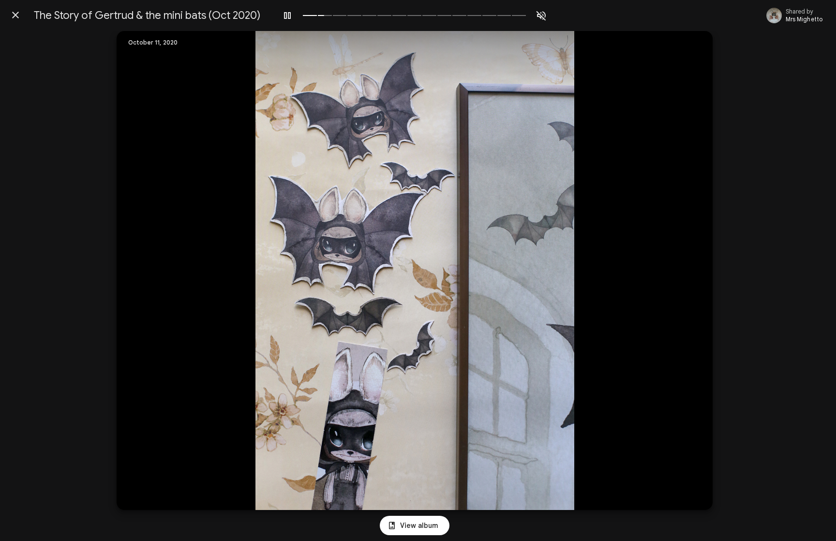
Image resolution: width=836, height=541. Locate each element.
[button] (143, 270)
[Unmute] (541, 15)
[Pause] (287, 15)
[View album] (414, 525)
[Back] (15, 15)
